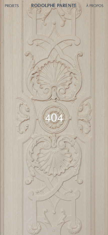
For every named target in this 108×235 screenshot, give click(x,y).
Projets (12, 5)
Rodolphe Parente (54, 6)
